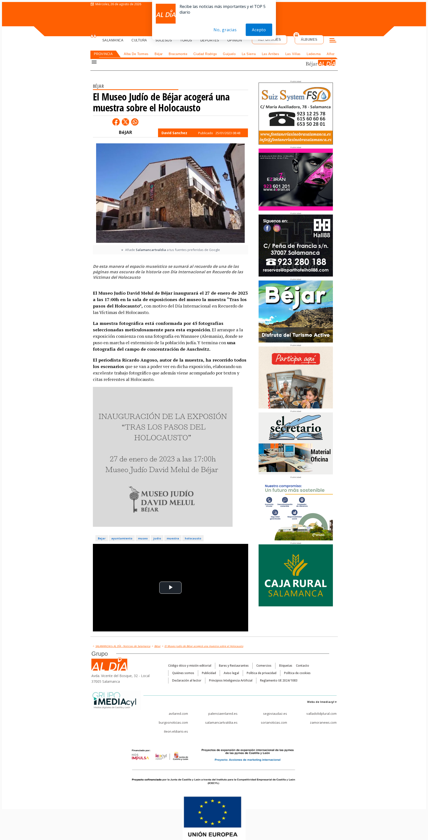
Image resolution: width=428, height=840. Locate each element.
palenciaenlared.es (223, 713)
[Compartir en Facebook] (116, 122)
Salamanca (113, 40)
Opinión (234, 40)
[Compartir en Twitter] (125, 122)
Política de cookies (297, 673)
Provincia (103, 54)
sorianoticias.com (274, 722)
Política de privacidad (261, 673)
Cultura (139, 40)
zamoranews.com (323, 722)
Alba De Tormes (136, 54)
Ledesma (314, 54)
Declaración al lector (186, 680)
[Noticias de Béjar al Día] (304, 63)
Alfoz (331, 54)
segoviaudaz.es (275, 713)
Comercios (263, 665)
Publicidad (209, 673)
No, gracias (225, 29)
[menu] (333, 40)
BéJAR (125, 132)
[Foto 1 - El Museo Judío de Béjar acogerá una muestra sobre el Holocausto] (170, 193)
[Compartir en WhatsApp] (135, 122)
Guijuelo (229, 54)
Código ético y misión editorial (189, 665)
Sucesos (163, 40)
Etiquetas (285, 665)
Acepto (259, 29)
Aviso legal (231, 673)
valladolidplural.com (321, 713)
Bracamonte (178, 54)
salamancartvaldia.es (221, 722)
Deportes (209, 40)
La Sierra (249, 54)
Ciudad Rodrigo (205, 54)
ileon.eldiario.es (176, 731)
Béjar (159, 54)
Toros (186, 40)
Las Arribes (270, 54)
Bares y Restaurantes (234, 665)
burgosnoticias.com (173, 722)
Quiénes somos (183, 673)
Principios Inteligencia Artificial (230, 680)
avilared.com (178, 713)
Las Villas (293, 54)
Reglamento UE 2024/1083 (278, 680)
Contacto (302, 665)
